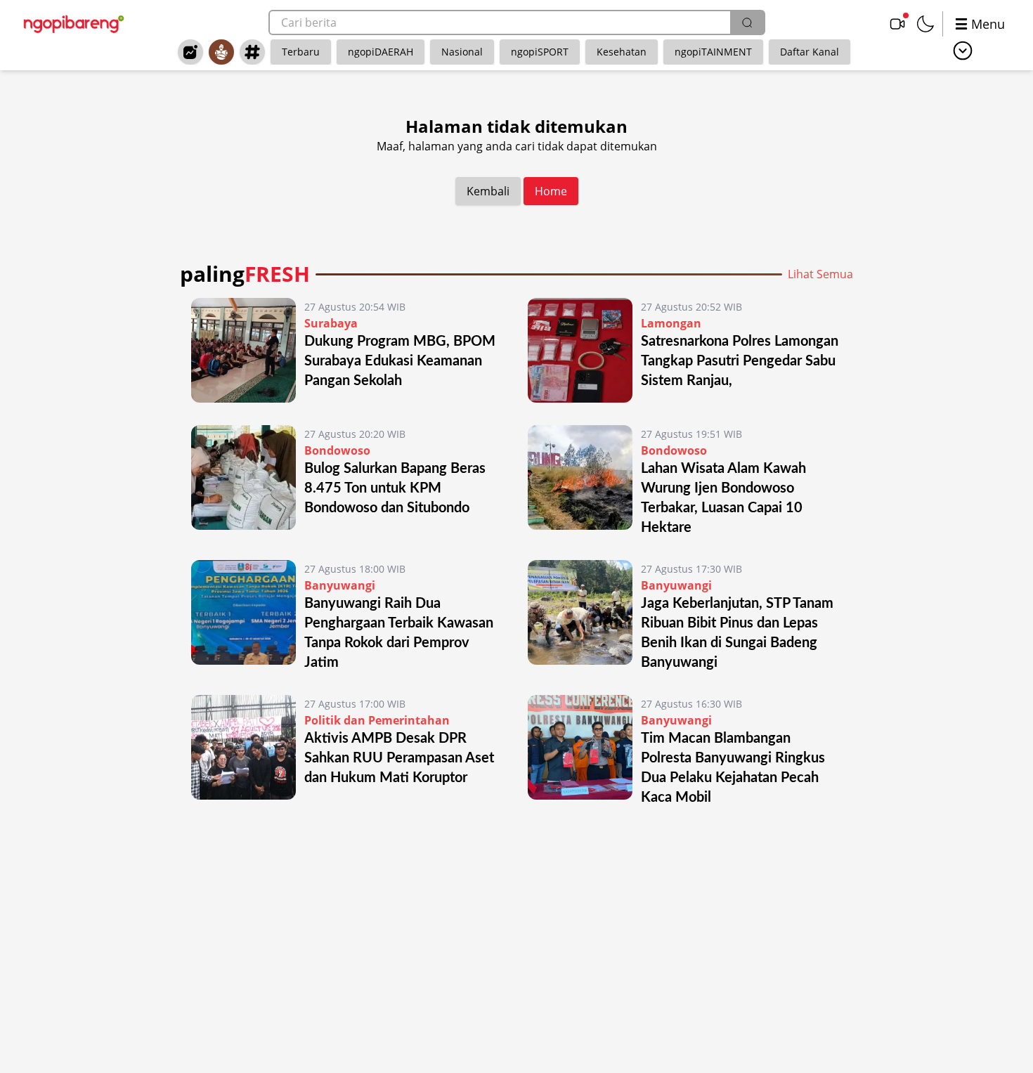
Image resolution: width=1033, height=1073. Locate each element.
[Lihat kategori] (963, 51)
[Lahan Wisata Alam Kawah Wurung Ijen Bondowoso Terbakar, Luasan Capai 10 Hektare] (580, 481)
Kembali (488, 191)
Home (551, 191)
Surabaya (331, 323)
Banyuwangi (339, 585)
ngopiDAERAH (380, 51)
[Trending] (190, 52)
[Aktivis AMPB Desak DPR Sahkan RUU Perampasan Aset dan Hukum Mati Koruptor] (243, 751)
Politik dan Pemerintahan (377, 720)
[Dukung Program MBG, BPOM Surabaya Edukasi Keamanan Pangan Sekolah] (243, 350)
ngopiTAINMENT (713, 51)
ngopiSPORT (540, 51)
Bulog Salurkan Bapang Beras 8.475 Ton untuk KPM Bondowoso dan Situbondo (395, 488)
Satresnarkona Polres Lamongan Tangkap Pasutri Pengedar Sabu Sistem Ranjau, (739, 361)
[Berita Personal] (221, 52)
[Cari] (747, 22)
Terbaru (301, 51)
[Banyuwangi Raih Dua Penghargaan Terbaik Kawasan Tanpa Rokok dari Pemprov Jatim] (243, 616)
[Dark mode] (925, 24)
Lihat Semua (820, 274)
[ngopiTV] (897, 24)
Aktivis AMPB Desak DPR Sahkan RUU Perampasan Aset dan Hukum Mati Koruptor (399, 758)
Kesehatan (622, 51)
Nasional (462, 51)
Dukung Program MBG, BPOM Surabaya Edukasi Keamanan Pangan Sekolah (399, 361)
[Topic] (252, 52)
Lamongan (671, 323)
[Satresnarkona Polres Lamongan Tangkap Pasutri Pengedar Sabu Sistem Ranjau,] (580, 350)
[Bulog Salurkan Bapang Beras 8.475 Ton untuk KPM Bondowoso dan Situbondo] (243, 481)
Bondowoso (337, 450)
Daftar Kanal (809, 51)
